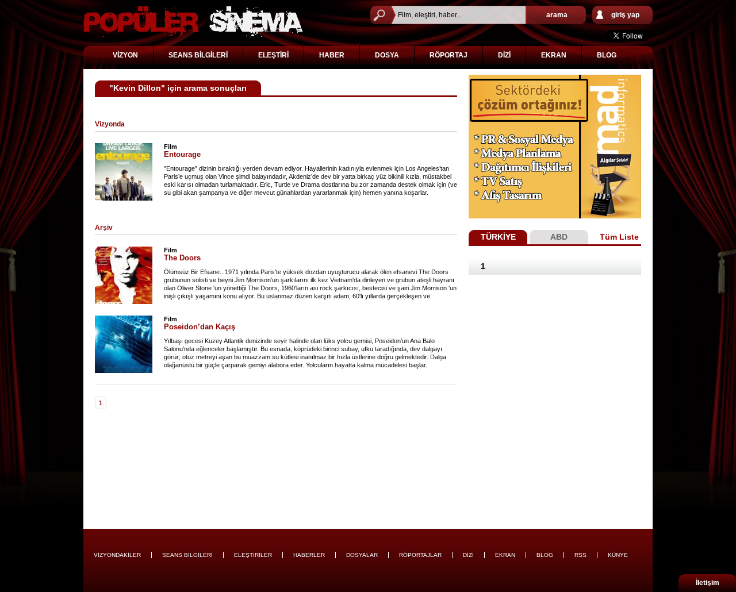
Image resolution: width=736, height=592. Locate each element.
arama (557, 15)
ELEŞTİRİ (273, 55)
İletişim (707, 583)
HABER (331, 55)
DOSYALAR (362, 555)
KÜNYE (618, 555)
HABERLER (309, 555)
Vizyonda (110, 124)
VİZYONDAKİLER (117, 555)
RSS (580, 555)
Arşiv (104, 228)
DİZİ (504, 55)
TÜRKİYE (498, 236)
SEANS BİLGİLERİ (198, 55)
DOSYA (387, 55)
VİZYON (125, 55)
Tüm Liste (619, 236)
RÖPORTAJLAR (420, 555)
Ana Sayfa (193, 21)
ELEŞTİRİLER (253, 555)
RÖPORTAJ (448, 55)
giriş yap (625, 15)
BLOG (606, 55)
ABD (559, 236)
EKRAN (553, 55)
